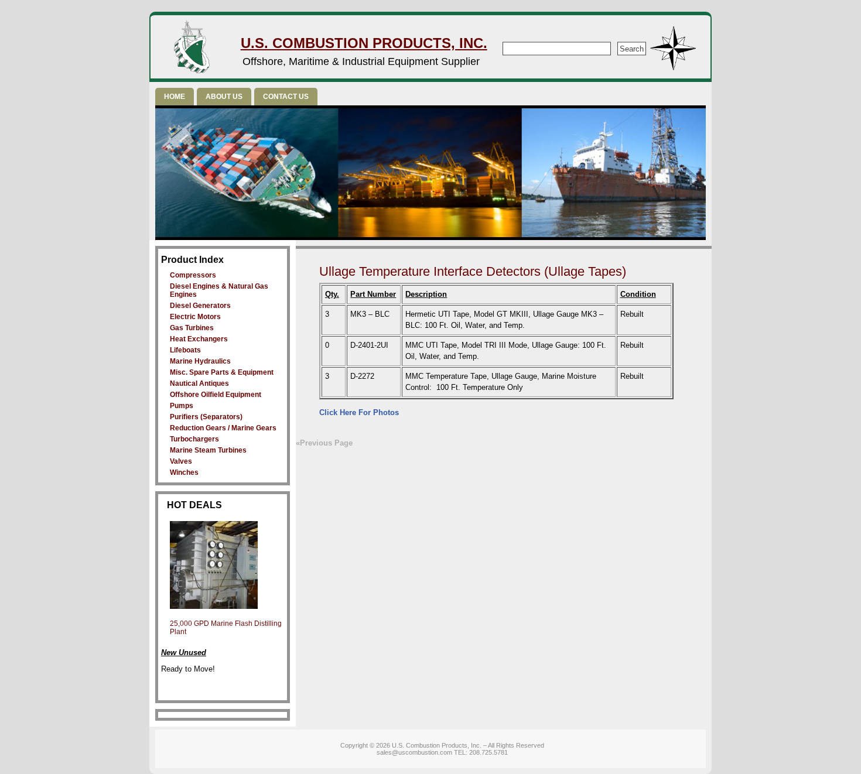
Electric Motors (195, 317)
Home (174, 97)
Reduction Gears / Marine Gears (223, 428)
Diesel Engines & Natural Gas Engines (219, 290)
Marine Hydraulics (200, 361)
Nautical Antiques (199, 383)
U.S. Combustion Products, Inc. (364, 43)
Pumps (181, 406)
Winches (184, 472)
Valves (181, 461)
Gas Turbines (192, 328)
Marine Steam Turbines (208, 450)
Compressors (193, 275)
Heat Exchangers (199, 339)
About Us (224, 97)
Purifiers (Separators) (206, 417)
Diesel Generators (200, 306)
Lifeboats (185, 350)
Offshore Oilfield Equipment (215, 395)
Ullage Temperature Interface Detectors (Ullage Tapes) (472, 271)
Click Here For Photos (359, 412)
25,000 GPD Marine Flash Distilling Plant (226, 627)
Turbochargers (194, 439)
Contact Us (286, 97)
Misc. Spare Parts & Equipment (222, 372)
